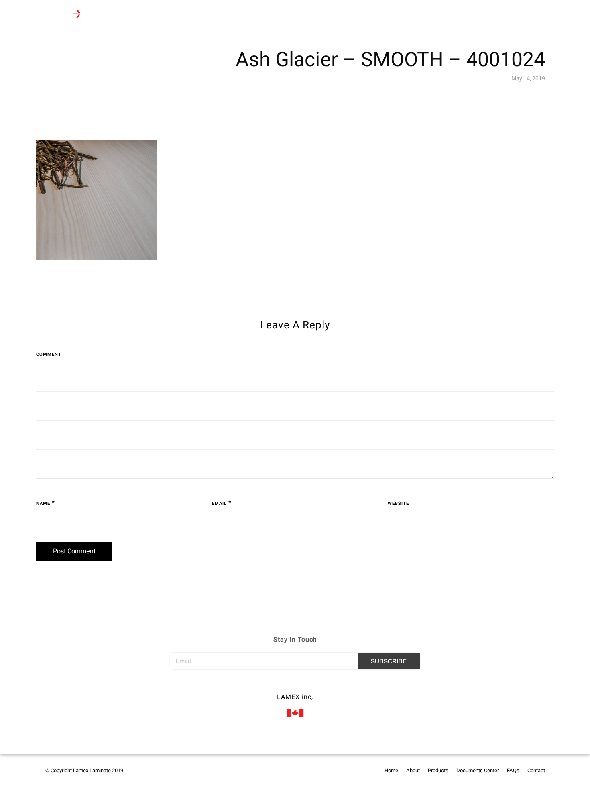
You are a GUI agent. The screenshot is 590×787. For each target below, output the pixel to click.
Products (178, 14)
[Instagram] (295, 685)
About (147, 14)
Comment (48, 354)
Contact (301, 14)
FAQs (272, 14)
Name (43, 503)
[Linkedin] (309, 685)
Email (219, 503)
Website (398, 503)
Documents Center (231, 14)
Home (120, 14)
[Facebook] (280, 685)
